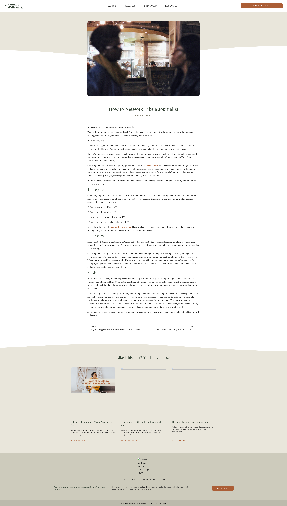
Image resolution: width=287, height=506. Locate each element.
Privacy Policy (127, 479)
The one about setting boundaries (190, 422)
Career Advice (143, 115)
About (112, 6)
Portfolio (150, 6)
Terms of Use (148, 479)
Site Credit (163, 503)
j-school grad (152, 165)
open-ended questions (120, 227)
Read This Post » (78, 440)
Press (165, 479)
